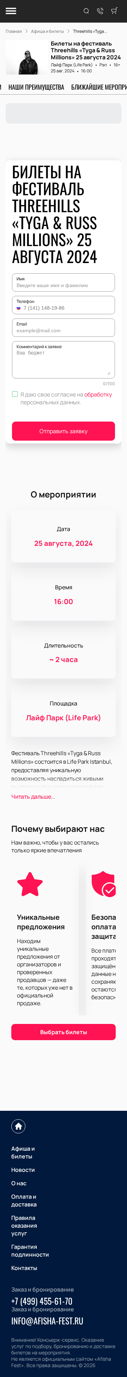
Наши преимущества (36, 87)
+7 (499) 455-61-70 (41, 1301)
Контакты (24, 1268)
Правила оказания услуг (24, 1225)
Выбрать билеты (63, 1032)
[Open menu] (11, 11)
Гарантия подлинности (30, 1250)
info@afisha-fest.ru (47, 1320)
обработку (98, 394)
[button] (19, 308)
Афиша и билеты (23, 1152)
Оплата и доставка (24, 1200)
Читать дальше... (33, 796)
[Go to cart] (114, 11)
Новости (23, 1170)
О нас (18, 1183)
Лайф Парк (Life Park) (72, 65)
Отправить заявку (63, 431)
